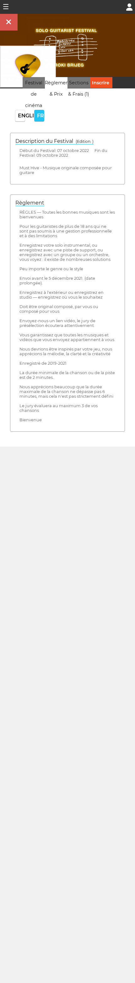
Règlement (29, 203)
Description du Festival (54, 141)
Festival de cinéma (33, 94)
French (40, 116)
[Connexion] (129, 6)
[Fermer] (9, 22)
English (21, 116)
